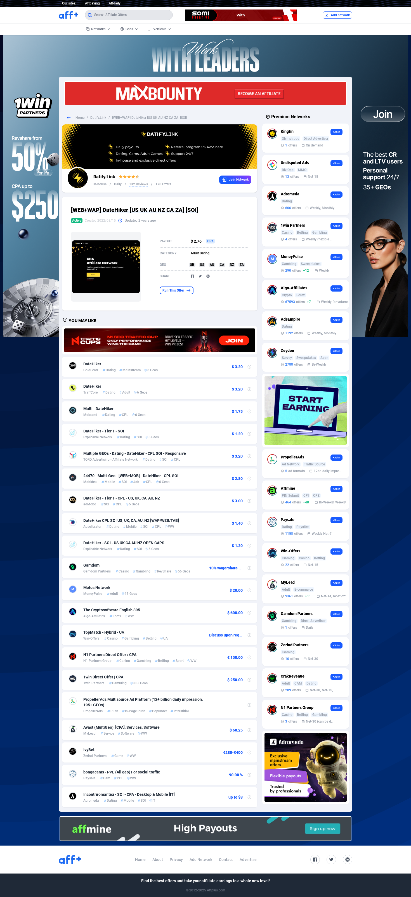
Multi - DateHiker (98, 408)
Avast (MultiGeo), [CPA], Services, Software (121, 727)
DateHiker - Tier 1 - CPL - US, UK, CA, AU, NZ (121, 498)
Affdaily (115, 3)
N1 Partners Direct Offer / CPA (109, 654)
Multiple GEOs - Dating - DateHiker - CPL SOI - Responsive (134, 453)
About (157, 859)
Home (79, 118)
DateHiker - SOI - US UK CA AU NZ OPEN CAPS (123, 543)
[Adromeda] (305, 767)
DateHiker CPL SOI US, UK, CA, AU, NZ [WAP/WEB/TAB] (131, 520)
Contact (226, 859)
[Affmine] (205, 829)
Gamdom (91, 565)
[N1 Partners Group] (159, 340)
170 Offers (163, 184)
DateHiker (92, 364)
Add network (340, 15)
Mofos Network (96, 587)
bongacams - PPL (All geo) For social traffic (121, 772)
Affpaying (92, 3)
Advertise (248, 859)
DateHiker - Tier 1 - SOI (103, 431)
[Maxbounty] (205, 93)
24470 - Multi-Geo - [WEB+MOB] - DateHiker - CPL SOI (130, 476)
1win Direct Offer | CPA (103, 677)
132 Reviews (138, 184)
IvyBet (89, 749)
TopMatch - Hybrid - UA (103, 632)
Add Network (201, 859)
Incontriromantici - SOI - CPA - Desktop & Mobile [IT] (129, 794)
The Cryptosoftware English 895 (111, 610)
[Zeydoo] (305, 410)
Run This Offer (173, 290)
